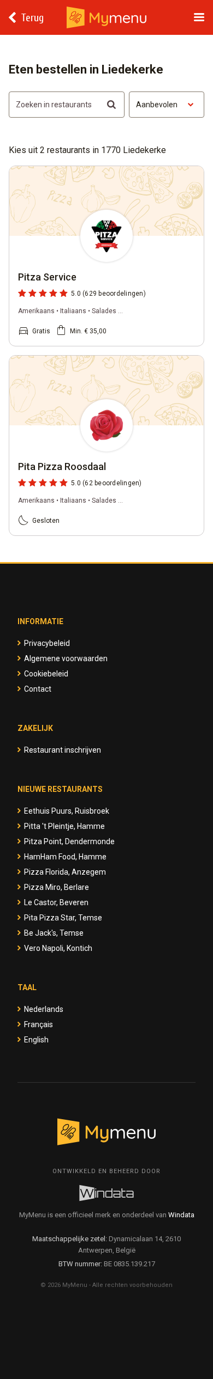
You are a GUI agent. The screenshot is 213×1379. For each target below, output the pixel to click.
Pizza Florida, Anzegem (65, 872)
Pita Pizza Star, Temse (63, 917)
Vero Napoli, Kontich (58, 948)
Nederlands (43, 1009)
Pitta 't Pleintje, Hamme (64, 826)
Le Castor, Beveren (56, 902)
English (36, 1039)
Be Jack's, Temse (54, 933)
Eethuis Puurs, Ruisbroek (66, 811)
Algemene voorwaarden (66, 658)
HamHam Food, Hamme (65, 856)
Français (38, 1024)
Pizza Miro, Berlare (56, 887)
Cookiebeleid (46, 673)
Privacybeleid (47, 643)
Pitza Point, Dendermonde (69, 841)
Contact (37, 689)
